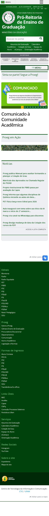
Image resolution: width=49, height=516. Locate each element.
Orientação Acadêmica (33, 49)
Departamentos (7, 335)
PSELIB (4, 375)
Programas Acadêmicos (25, 59)
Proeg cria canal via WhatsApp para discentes (23, 215)
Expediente (5, 462)
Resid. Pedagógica (8, 312)
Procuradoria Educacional (11, 332)
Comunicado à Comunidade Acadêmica (15, 119)
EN (42, 8)
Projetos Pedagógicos (43, 59)
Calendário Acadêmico (10, 426)
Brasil (8, 2)
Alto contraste (25, 7)
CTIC (21, 491)
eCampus (18, 49)
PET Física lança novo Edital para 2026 (20, 201)
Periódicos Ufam (7, 412)
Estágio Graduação (34, 59)
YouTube (4, 451)
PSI (2, 297)
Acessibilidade (11, 7)
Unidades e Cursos (6, 59)
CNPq (3, 406)
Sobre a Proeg (6, 326)
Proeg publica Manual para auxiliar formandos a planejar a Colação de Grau (24, 174)
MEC (3, 397)
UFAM (27, 491)
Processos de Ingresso (15, 60)
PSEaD (3, 294)
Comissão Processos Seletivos (13, 409)
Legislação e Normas (9, 344)
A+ (28, 8)
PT (38, 8)
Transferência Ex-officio (10, 387)
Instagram (5, 448)
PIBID (3, 285)
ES (46, 8)
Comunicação (6, 338)
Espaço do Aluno (7, 432)
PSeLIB (4, 300)
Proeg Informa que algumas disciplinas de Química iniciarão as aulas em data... (21, 195)
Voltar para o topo (39, 257)
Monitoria (5, 273)
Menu (37, 67)
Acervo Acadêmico (8, 341)
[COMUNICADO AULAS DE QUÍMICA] (24, 95)
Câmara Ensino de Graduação (12, 329)
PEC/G (3, 357)
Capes (3, 403)
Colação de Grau (24, 47)
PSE (2, 291)
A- (34, 8)
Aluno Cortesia (7, 354)
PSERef (4, 309)
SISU (3, 315)
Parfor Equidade (7, 279)
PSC (2, 288)
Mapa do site (38, 7)
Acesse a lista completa (36, 229)
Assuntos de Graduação (19, 44)
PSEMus (4, 306)
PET (2, 282)
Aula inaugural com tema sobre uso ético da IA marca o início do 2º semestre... (24, 209)
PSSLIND (4, 303)
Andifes (4, 400)
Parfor (3, 276)
